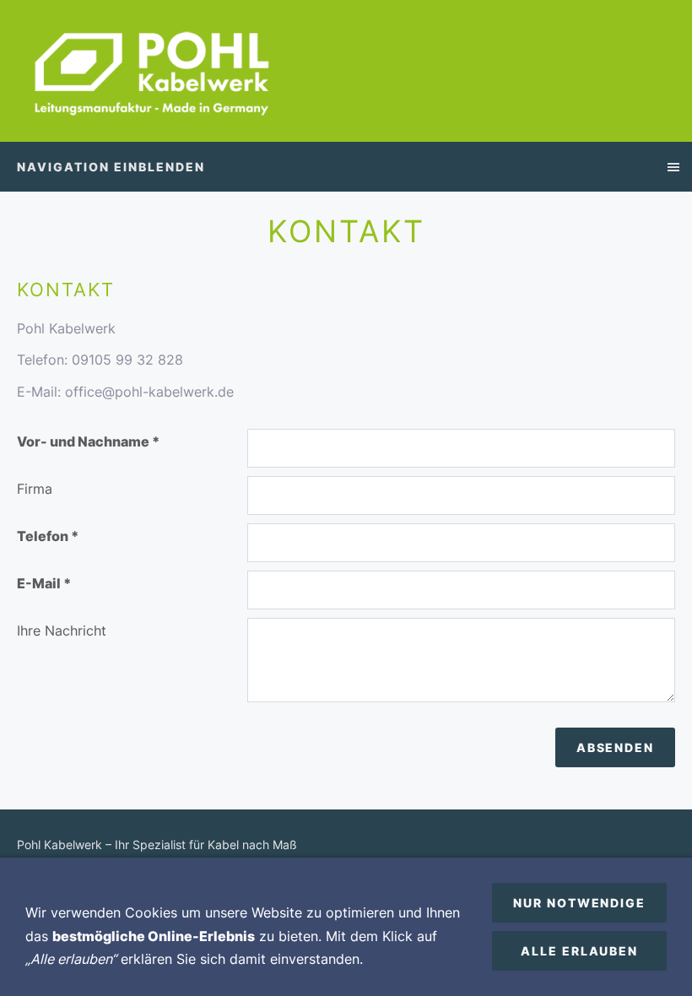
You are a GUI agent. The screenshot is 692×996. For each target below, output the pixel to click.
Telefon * (47, 536)
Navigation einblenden (111, 167)
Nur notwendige (579, 903)
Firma (34, 488)
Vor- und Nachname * (88, 441)
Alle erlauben (579, 951)
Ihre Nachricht (61, 630)
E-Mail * (44, 583)
